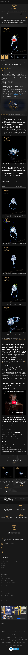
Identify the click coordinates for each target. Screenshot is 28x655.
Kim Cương (3, 626)
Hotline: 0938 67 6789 (9, 544)
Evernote (13, 631)
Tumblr (7, 633)
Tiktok (14, 633)
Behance (11, 633)
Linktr (25, 633)
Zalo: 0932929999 (8, 548)
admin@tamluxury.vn (9, 551)
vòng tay (10, 339)
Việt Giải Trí (3, 569)
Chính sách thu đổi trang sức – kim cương (9, 576)
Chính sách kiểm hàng (5, 583)
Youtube (23, 631)
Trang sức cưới (4, 625)
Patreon (14, 634)
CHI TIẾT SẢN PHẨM (4, 114)
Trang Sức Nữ (7, 20)
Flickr (20, 631)
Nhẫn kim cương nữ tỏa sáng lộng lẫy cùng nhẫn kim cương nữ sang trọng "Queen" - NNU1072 (7, 483)
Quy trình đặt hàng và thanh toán (8, 580)
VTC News (3, 563)
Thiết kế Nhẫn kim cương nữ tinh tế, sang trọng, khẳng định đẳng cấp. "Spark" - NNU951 (21, 481)
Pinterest (17, 631)
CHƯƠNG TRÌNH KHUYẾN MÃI (19, 114)
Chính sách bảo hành (5, 578)
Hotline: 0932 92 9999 (9, 543)
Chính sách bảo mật (5, 585)
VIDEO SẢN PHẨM (11, 114)
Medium (3, 633)
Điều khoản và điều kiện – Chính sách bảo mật (10, 561)
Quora (22, 633)
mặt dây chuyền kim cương (19, 339)
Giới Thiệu (3, 560)
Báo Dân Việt (3, 565)
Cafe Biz (2, 567)
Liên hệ (2, 628)
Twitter (9, 631)
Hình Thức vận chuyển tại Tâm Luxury (8, 582)
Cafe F (2, 570)
